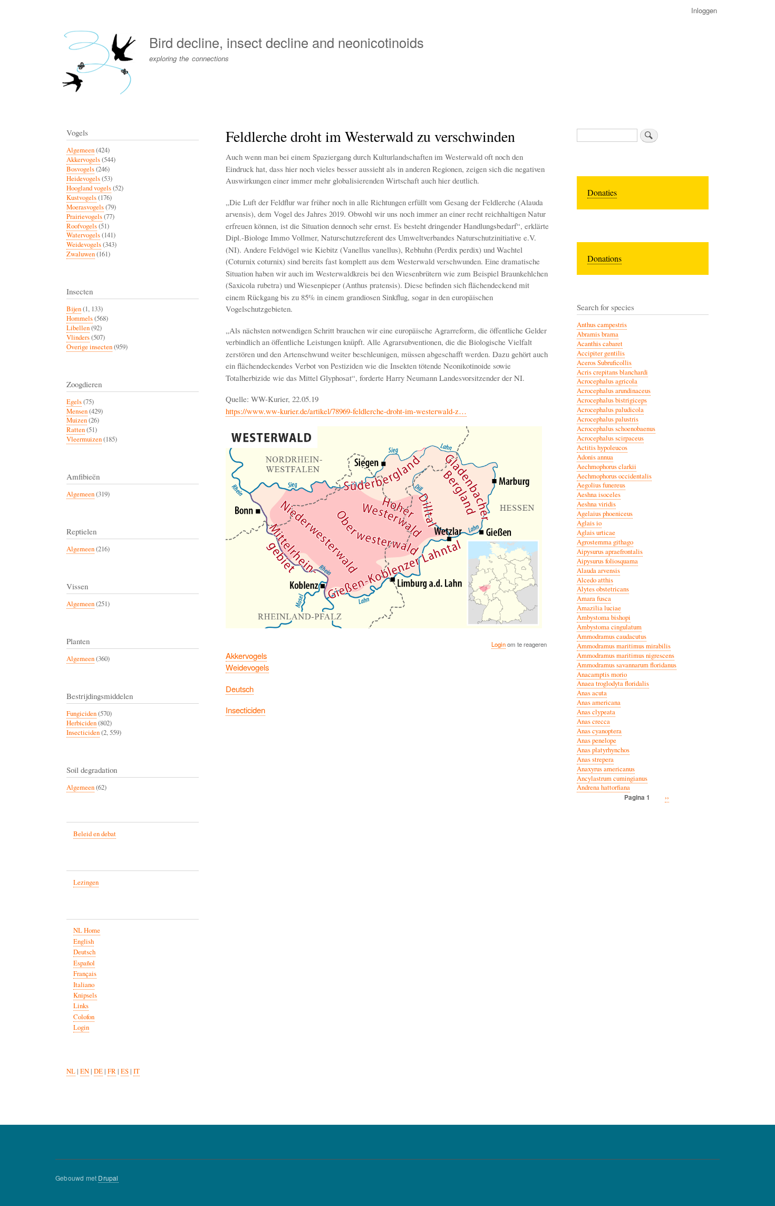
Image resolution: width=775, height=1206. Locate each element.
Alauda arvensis (598, 570)
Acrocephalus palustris (607, 419)
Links (81, 1005)
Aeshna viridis (596, 504)
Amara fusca (594, 598)
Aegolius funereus (601, 485)
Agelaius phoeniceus (605, 513)
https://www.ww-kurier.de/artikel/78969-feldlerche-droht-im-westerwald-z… (346, 411)
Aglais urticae (596, 532)
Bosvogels (80, 169)
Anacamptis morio (602, 674)
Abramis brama (597, 334)
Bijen (73, 308)
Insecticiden (245, 709)
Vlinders (78, 337)
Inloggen (704, 10)
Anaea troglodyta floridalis (613, 683)
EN (84, 1071)
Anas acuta (592, 692)
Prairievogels (84, 216)
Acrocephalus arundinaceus (614, 390)
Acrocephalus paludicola (610, 409)
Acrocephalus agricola (607, 381)
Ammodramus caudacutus (611, 636)
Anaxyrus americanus (606, 768)
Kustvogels (81, 197)
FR (112, 1071)
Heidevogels (83, 178)
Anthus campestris (602, 324)
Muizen (76, 420)
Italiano (83, 984)
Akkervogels (246, 655)
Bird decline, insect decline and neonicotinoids (286, 42)
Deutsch (240, 688)
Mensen (77, 411)
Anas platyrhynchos (603, 749)
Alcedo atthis (595, 580)
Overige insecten (89, 346)
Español (84, 963)
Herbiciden (81, 723)
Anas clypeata (596, 711)
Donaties (602, 192)
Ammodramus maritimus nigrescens (625, 655)
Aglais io (589, 523)
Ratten (75, 429)
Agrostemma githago (605, 542)
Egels (74, 401)
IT (136, 1071)
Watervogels (83, 235)
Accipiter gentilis (601, 353)
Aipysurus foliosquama (607, 561)
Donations (604, 258)
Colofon (83, 1016)
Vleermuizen (84, 439)
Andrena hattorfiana (603, 787)
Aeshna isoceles (599, 494)
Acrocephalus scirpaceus (610, 438)
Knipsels (85, 995)
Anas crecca (593, 721)
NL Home (86, 930)
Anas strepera (595, 759)
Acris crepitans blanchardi (612, 372)
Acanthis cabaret (600, 343)
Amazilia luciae (599, 608)
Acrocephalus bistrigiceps (612, 400)
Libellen (78, 327)
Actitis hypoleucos (602, 447)
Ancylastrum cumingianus (612, 778)
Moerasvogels (85, 207)
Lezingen (86, 882)
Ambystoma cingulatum (609, 627)
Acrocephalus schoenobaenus (616, 428)
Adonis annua (595, 457)
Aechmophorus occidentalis (614, 476)
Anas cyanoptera (599, 730)
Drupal (108, 1177)
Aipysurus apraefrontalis (610, 551)
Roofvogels (81, 226)
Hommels (79, 318)
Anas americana (599, 702)
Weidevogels (247, 667)
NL (70, 1071)
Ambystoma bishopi (604, 617)
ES (125, 1071)
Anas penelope (596, 740)
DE (98, 1071)
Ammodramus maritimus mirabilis (624, 646)
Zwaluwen (80, 254)
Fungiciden (81, 713)
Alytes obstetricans (603, 589)
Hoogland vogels (88, 188)
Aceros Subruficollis (604, 362)
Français (84, 973)
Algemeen (80, 150)
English (83, 941)
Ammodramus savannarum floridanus (626, 665)
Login (498, 644)
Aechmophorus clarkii (606, 466)
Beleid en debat (94, 833)
